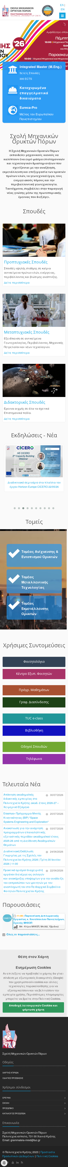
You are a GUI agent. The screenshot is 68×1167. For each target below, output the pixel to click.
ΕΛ (62, 5)
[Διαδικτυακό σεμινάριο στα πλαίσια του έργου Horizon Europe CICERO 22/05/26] (34, 462)
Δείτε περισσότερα (17, 282)
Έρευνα (6, 1097)
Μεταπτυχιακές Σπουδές (26, 332)
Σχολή (5, 1102)
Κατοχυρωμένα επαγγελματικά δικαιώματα (34, 92)
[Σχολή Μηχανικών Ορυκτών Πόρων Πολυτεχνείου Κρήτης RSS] (22, 1162)
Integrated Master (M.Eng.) (41, 66)
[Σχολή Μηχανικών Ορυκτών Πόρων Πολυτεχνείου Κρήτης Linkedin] (17, 1162)
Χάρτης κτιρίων (10, 1072)
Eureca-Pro (28, 107)
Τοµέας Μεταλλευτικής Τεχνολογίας (34, 582)
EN (63, 9)
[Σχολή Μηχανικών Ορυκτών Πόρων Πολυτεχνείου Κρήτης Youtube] (13, 1162)
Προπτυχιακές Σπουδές (26, 262)
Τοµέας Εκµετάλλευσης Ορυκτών (35, 608)
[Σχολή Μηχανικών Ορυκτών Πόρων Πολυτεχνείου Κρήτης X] (8, 1162)
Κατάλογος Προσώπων (13, 1113)
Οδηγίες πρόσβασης (12, 1078)
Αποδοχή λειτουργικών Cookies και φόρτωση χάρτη (33, 1007)
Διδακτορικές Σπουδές (24, 402)
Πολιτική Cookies (47, 1156)
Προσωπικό (8, 1108)
